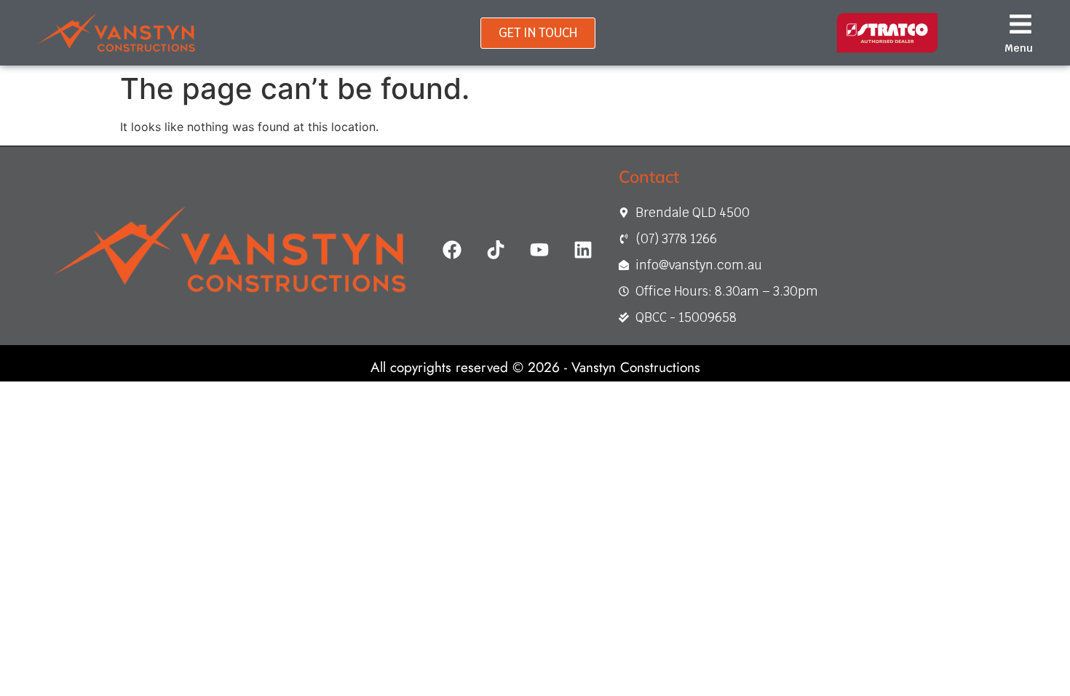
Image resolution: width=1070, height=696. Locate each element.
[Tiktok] (496, 250)
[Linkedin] (583, 250)
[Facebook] (452, 250)
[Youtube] (539, 250)
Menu (1018, 48)
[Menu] (1020, 24)
